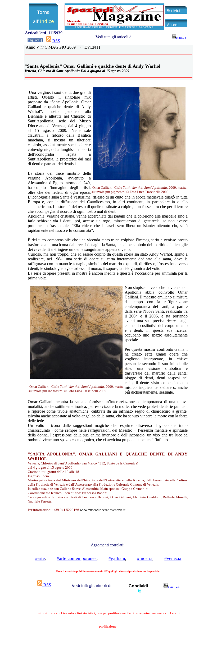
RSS (56, 41)
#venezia (172, 558)
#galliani (116, 558)
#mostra (144, 558)
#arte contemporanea (77, 558)
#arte (40, 558)
